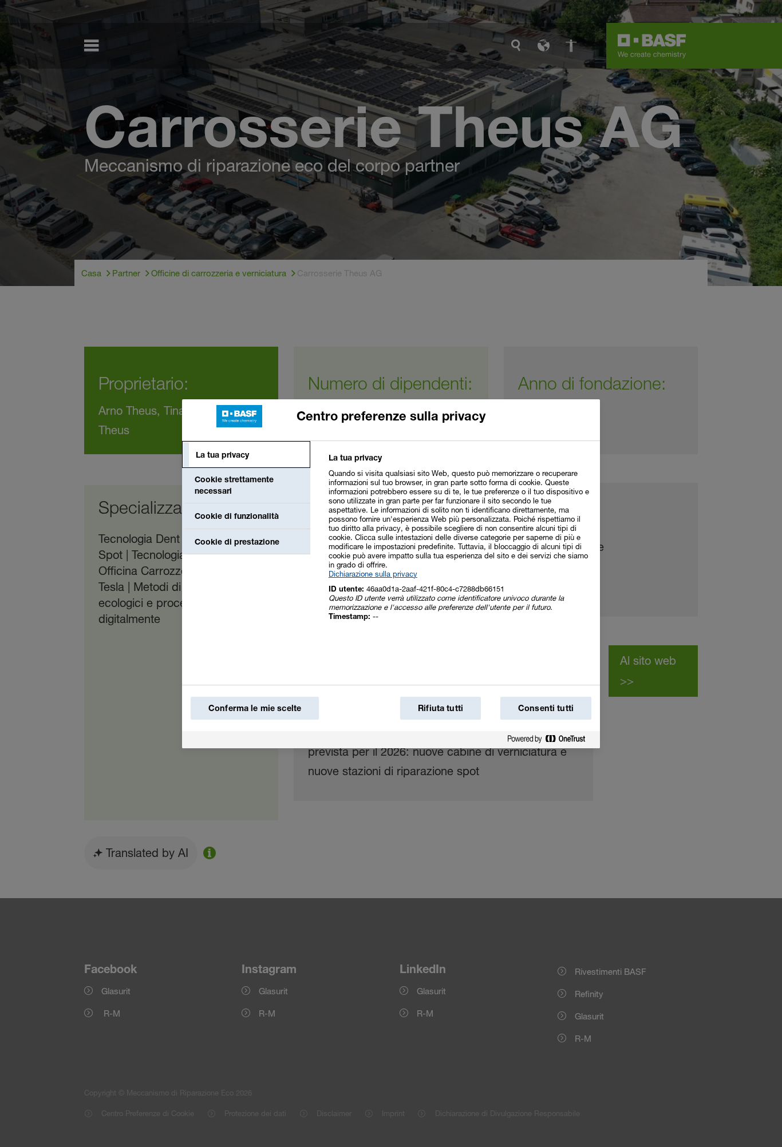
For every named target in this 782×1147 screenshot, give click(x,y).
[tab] (246, 454)
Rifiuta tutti (440, 708)
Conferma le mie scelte (254, 708)
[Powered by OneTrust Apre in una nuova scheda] (550, 741)
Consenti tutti (546, 708)
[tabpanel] (459, 543)
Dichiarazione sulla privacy (373, 573)
